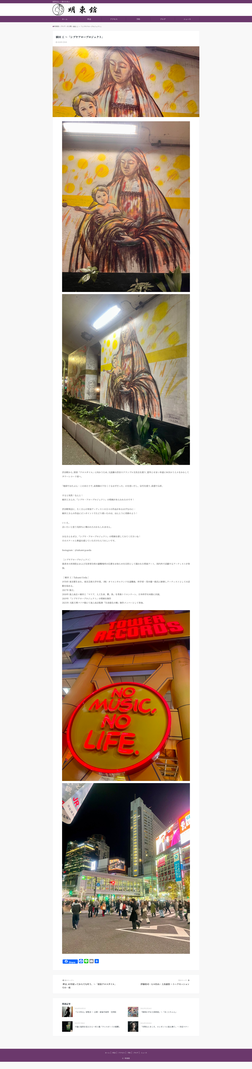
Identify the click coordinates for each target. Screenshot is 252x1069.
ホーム (64, 19)
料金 (89, 19)
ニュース (187, 19)
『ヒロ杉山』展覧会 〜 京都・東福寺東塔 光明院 (95, 1012)
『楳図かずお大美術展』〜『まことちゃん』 (158, 1012)
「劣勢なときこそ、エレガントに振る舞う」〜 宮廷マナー (164, 1026)
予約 (138, 19)
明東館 (127, 1058)
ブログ (163, 19)
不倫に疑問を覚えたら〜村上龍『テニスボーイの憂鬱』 (97, 1026)
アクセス (113, 19)
